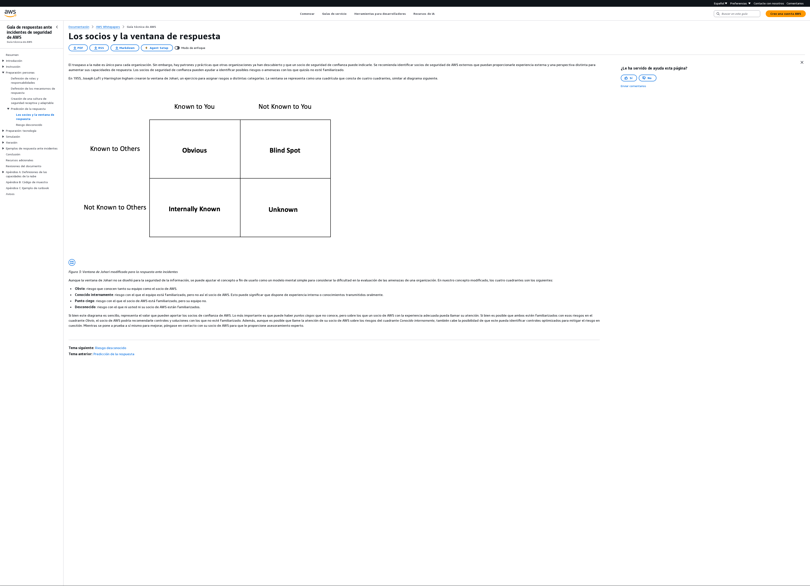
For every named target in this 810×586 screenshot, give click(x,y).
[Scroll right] (437, 13)
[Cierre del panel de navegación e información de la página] (802, 62)
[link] (141, 27)
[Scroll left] (296, 13)
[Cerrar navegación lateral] (57, 27)
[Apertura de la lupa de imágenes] (72, 262)
